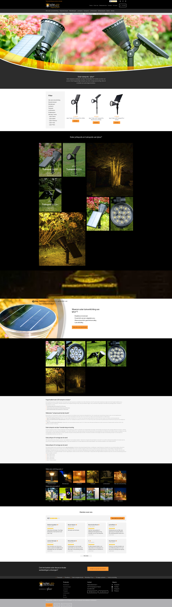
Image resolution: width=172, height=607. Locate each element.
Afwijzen (57, 605)
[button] (122, 5)
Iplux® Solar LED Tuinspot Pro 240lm (76, 118)
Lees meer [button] (90, 535)
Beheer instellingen (66, 605)
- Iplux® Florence (52, 120)
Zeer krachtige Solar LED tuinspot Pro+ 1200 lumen (57, 409)
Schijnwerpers (101, 11)
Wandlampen (72, 11)
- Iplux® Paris (51, 124)
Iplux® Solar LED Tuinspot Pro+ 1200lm (116, 119)
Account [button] (115, 5)
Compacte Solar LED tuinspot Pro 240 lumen (56, 406)
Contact (110, 5)
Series (64, 595)
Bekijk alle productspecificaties (80, 327)
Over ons (96, 5)
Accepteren (49, 605)
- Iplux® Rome (52, 116)
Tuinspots (86, 11)
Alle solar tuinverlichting (52, 11)
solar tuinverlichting (70, 447)
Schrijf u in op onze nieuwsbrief (98, 569)
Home (91, 5)
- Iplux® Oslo (51, 122)
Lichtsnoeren (93, 11)
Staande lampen (64, 11)
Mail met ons (93, 591)
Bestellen (76, 121)
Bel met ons (104, 591)
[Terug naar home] (53, 5)
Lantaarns (80, 11)
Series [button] (108, 11)
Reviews (65, 597)
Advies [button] (112, 11)
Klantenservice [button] (103, 5)
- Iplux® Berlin (51, 118)
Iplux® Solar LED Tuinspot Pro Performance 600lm (96, 119)
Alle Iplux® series (52, 114)
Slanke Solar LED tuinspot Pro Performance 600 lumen (58, 407)
